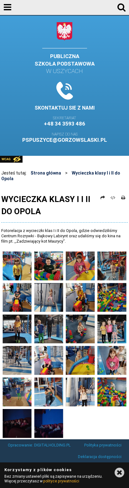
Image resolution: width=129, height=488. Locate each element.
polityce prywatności (61, 481)
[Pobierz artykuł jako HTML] (113, 197)
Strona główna (46, 173)
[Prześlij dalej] (103, 197)
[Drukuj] (123, 197)
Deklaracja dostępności (99, 456)
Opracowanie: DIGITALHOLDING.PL (39, 445)
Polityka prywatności (102, 445)
